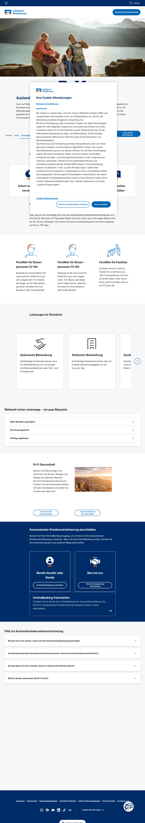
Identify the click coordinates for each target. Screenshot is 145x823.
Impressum (20, 801)
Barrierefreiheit (109, 801)
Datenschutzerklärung (47, 104)
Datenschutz (32, 801)
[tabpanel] (40, 361)
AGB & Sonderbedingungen (89, 801)
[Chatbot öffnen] (128, 806)
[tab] (9, 135)
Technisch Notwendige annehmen (73, 204)
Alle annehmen (101, 204)
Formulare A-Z (123, 801)
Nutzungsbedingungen (48, 801)
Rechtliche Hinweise (68, 801)
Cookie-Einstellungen (47, 198)
